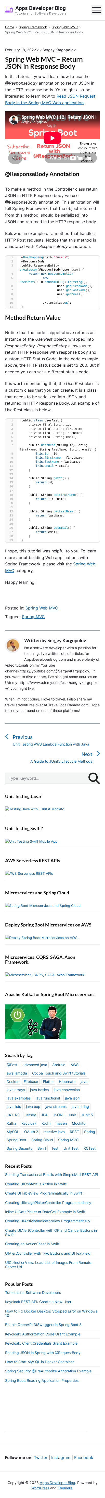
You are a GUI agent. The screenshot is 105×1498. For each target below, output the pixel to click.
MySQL (13, 1132)
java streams (56, 1106)
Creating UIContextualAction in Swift (36, 1184)
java (84, 1081)
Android (58, 1065)
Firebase (31, 1081)
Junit (72, 1115)
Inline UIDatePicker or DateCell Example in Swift (45, 1212)
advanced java (34, 1065)
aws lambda (17, 1073)
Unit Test (70, 1148)
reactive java (54, 1132)
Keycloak (28, 1123)
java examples (19, 1098)
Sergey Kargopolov (66, 640)
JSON (58, 1115)
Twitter (40, 1457)
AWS (74, 1065)
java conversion (67, 1090)
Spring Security (19, 1148)
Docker (13, 1081)
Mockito (78, 1123)
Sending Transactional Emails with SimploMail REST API (51, 1174)
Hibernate (67, 1081)
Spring (89, 1132)
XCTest (90, 1148)
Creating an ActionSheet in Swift (32, 1244)
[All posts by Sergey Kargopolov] (14, 645)
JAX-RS (13, 1115)
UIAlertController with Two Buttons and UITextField (47, 1253)
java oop (33, 1106)
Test (54, 1148)
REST (74, 1132)
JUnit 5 (87, 1115)
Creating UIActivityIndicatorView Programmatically (47, 1221)
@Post (12, 1065)
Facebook (83, 1457)
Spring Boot (16, 1140)
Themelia (65, 1488)
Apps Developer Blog (57, 1482)
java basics (39, 1090)
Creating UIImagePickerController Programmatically (48, 1202)
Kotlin (46, 1123)
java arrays (16, 1090)
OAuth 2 (31, 1132)
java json (72, 1098)
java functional (48, 1098)
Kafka (11, 1123)
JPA (44, 1115)
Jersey (30, 1115)
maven (61, 1123)
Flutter (48, 1081)
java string (80, 1106)
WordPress (40, 1488)
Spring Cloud (42, 1140)
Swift (41, 1148)
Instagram (60, 1457)
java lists (14, 1106)
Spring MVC (33, 616)
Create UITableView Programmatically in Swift (43, 1193)
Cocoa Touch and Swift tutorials (58, 1073)
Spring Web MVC (41, 608)
